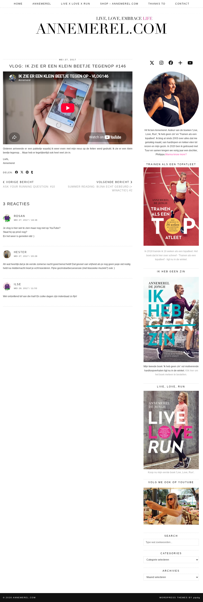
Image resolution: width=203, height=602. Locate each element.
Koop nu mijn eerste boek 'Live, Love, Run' (171, 472)
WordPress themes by (179, 597)
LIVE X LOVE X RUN (75, 3)
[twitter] (152, 62)
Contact (182, 3)
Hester (20, 252)
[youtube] (190, 62)
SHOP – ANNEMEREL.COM (119, 3)
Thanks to (156, 3)
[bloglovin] (180, 62)
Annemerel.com (24, 597)
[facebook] (171, 62)
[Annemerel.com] (101, 24)
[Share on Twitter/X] (22, 172)
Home (18, 3)
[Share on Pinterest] (27, 172)
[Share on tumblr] (32, 172)
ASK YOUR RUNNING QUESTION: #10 (29, 184)
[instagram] (161, 62)
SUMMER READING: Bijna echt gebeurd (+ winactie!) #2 (100, 186)
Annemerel (42, 3)
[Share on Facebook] (16, 172)
